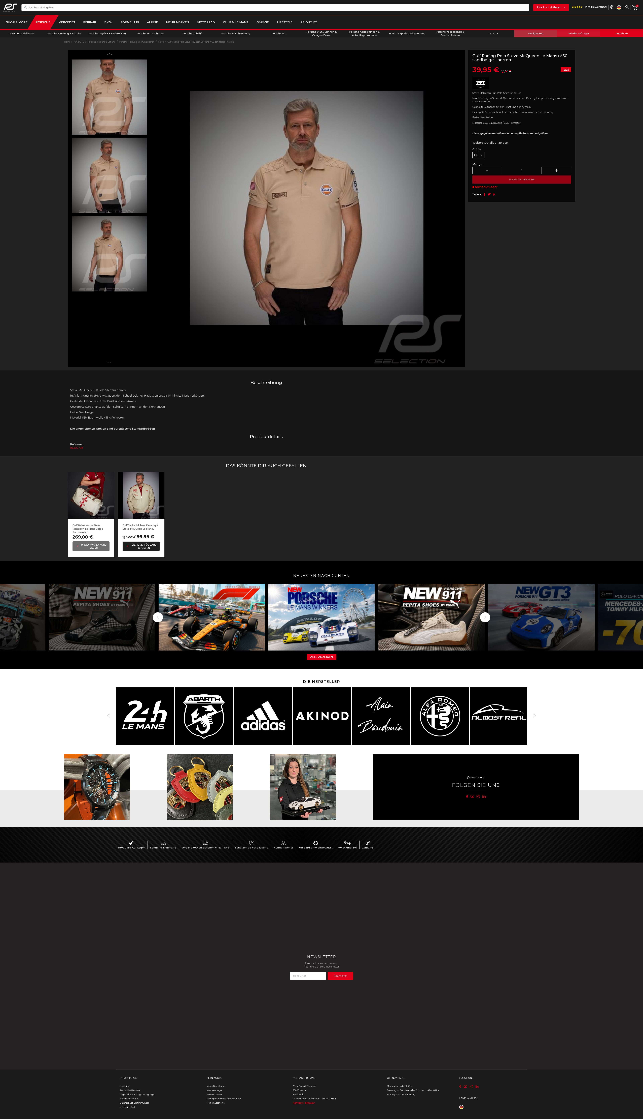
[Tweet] (489, 194)
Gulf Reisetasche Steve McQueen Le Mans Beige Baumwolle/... (88, 529)
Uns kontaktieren (549, 7)
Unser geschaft (127, 1107)
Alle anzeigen (321, 657)
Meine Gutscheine (216, 1103)
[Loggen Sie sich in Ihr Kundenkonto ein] (627, 7)
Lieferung (124, 1086)
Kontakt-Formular (304, 1102)
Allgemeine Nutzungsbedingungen (137, 1094)
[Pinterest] (494, 194)
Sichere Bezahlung (129, 1098)
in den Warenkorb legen (94, 546)
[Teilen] (484, 194)
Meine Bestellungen (216, 1086)
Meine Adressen (215, 1094)
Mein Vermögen (215, 1090)
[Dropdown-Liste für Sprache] (619, 7)
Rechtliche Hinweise (130, 1090)
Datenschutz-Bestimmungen (135, 1103)
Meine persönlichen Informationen (224, 1098)
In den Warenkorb (522, 179)
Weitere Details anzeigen (490, 142)
